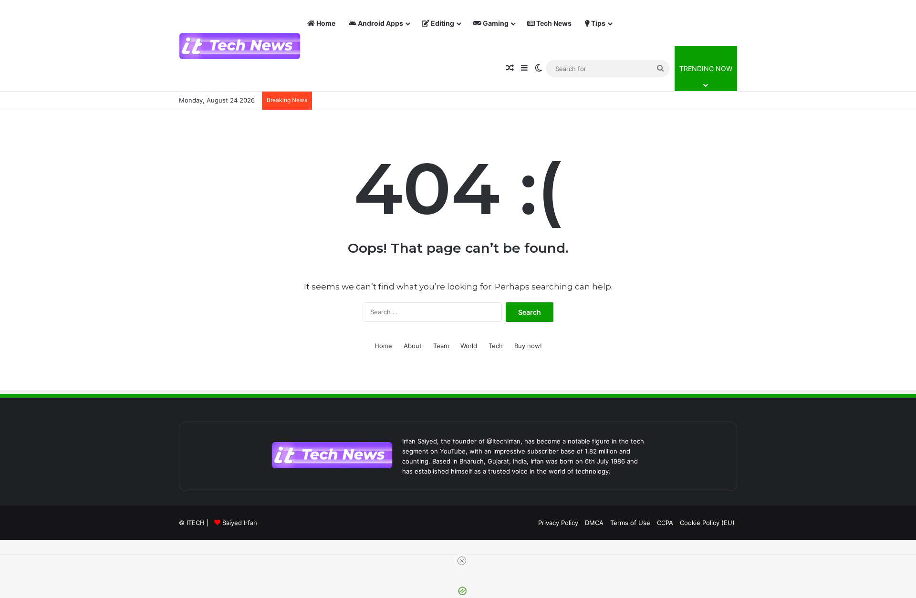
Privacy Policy (558, 522)
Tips (597, 23)
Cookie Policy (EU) (707, 522)
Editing (441, 23)
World (468, 346)
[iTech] (240, 46)
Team (441, 346)
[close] (462, 561)
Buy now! (528, 346)
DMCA (594, 522)
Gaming (495, 23)
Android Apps (379, 23)
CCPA (665, 522)
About (413, 346)
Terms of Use (630, 522)
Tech (496, 346)
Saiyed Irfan (239, 522)
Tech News (553, 23)
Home (325, 23)
